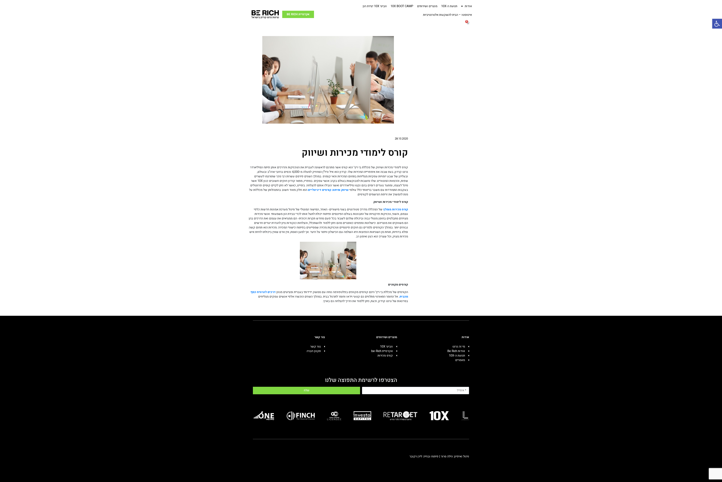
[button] (717, 24)
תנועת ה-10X (449, 6)
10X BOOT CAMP (402, 6)
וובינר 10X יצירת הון (375, 6)
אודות (468, 6)
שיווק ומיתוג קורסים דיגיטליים (328, 190)
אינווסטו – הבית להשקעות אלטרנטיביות (447, 15)
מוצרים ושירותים (427, 6)
